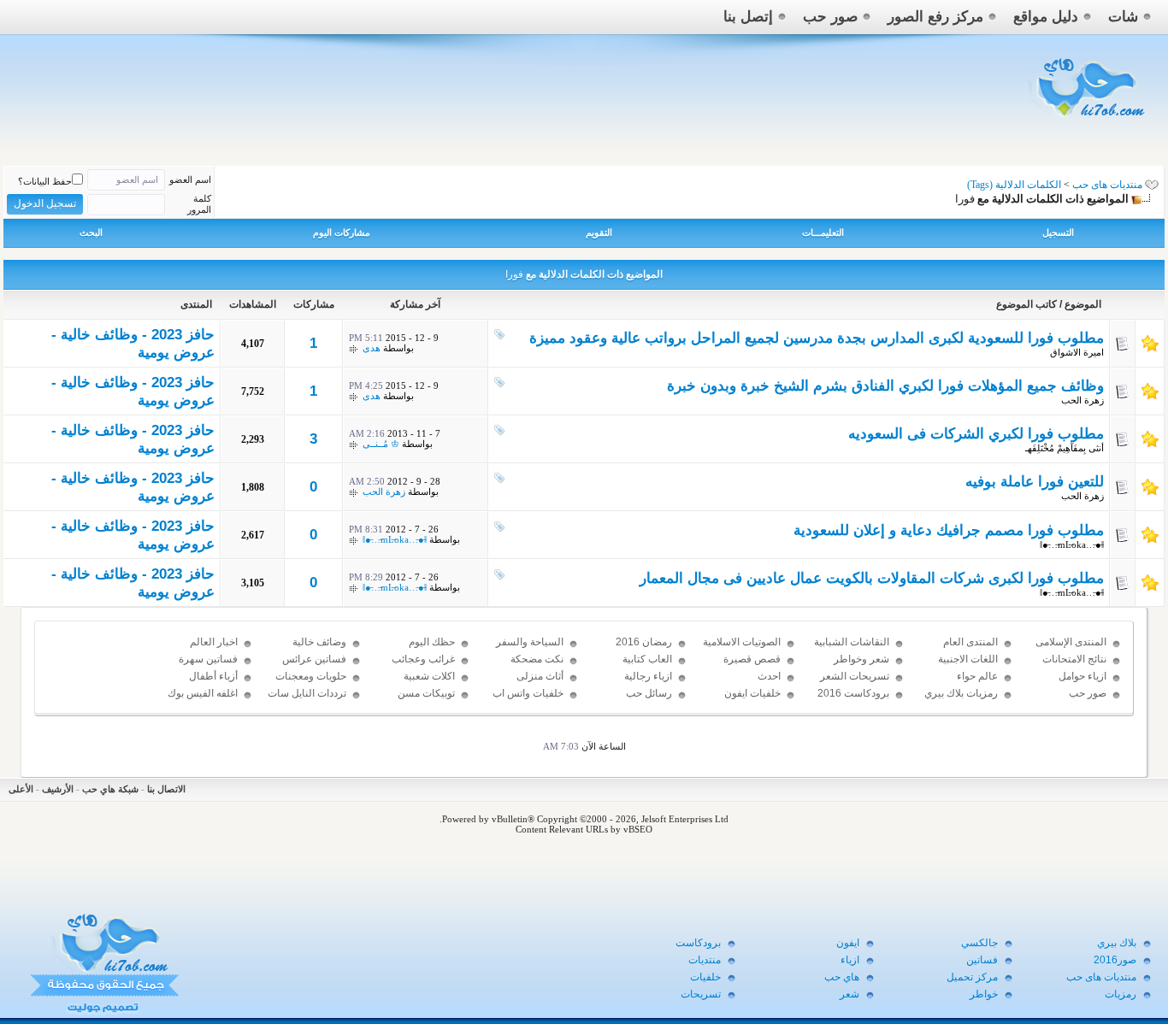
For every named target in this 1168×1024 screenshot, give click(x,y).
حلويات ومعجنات (310, 676)
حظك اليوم (432, 642)
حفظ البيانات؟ (45, 181)
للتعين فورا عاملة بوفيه (1034, 482)
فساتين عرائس (314, 659)
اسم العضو (190, 179)
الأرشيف (58, 789)
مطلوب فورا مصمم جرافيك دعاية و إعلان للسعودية (948, 530)
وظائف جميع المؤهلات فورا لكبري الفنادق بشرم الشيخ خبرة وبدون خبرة (885, 386)
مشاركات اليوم (341, 232)
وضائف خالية (319, 642)
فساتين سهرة (208, 659)
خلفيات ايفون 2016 (752, 701)
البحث (91, 232)
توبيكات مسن (426, 693)
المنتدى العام (970, 642)
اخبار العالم (214, 642)
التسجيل (1058, 232)
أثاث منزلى (539, 676)
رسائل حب (649, 693)
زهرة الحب (1082, 400)
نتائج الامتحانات (1074, 659)
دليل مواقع (1045, 17)
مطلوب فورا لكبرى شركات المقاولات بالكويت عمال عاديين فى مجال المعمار (872, 578)
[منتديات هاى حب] (1088, 120)
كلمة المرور (199, 204)
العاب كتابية (647, 659)
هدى (371, 348)
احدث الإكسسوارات (752, 683)
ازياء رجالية (648, 676)
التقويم (599, 232)
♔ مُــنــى (381, 443)
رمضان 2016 (644, 642)
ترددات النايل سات (307, 693)
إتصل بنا (748, 17)
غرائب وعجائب (423, 659)
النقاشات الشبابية (851, 642)
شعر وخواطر (861, 659)
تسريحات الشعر (854, 676)
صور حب (830, 17)
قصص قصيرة (752, 659)
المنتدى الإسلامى (1070, 642)
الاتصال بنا (166, 789)
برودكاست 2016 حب (853, 701)
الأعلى (21, 789)
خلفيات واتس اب (528, 693)
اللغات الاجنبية (968, 659)
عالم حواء (977, 676)
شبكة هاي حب (110, 789)
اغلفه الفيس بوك (203, 693)
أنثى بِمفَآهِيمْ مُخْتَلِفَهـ (1064, 448)
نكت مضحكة (536, 659)
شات (1123, 17)
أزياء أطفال (213, 676)
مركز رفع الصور (935, 17)
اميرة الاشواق (1077, 352)
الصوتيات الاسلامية (742, 642)
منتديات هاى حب (1107, 185)
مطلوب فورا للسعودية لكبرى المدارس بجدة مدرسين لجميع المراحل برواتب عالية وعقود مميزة (816, 338)
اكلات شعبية (429, 676)
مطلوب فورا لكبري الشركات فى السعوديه (976, 434)
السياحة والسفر (529, 642)
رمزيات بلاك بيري (961, 693)
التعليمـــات (823, 232)
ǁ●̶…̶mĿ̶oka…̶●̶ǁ (1072, 544)
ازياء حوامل (1082, 676)
